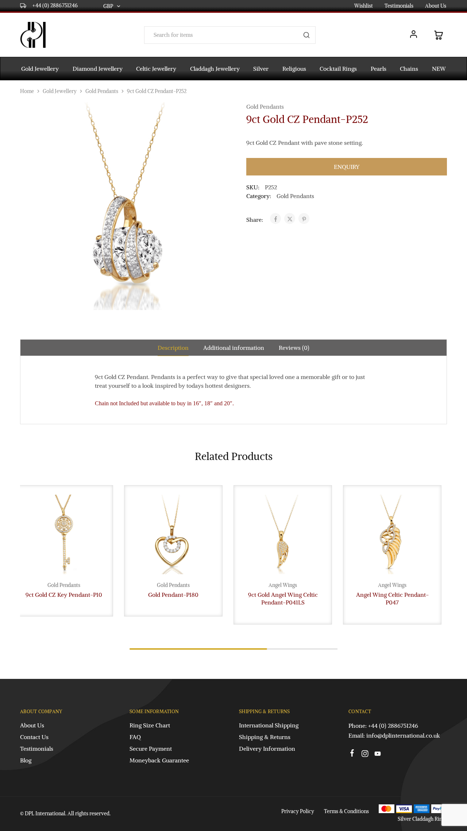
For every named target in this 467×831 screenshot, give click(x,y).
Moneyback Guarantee (159, 760)
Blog (25, 760)
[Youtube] (377, 754)
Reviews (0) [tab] (294, 347)
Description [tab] (173, 347)
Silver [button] (261, 68)
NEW (439, 68)
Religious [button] (294, 68)
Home (27, 91)
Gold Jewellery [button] (40, 68)
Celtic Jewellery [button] (156, 68)
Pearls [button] (378, 68)
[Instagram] (365, 754)
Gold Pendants (101, 91)
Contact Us (34, 737)
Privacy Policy (297, 811)
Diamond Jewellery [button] (98, 68)
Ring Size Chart (150, 725)
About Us (435, 5)
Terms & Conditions (346, 811)
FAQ (135, 737)
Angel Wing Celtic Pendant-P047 (392, 598)
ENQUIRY (346, 166)
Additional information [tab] (233, 347)
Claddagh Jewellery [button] (215, 68)
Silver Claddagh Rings (422, 819)
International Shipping (268, 725)
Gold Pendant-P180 (173, 594)
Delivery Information (267, 748)
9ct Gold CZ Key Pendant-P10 (64, 594)
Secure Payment (151, 748)
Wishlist (363, 5)
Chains (409, 68)
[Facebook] (352, 754)
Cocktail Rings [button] (338, 68)
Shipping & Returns (264, 737)
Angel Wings (283, 585)
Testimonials (399, 5)
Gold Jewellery (60, 91)
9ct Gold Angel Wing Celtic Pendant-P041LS (283, 598)
